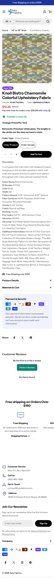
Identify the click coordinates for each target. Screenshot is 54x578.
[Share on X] (22, 337)
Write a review (27, 367)
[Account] (44, 11)
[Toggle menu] (4, 11)
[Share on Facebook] (14, 337)
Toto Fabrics (16, 573)
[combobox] (27, 21)
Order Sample (28, 145)
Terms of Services (39, 531)
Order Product (10, 145)
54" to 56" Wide (18, 30)
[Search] (48, 21)
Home (5, 30)
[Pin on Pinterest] (31, 337)
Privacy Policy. (8, 534)
